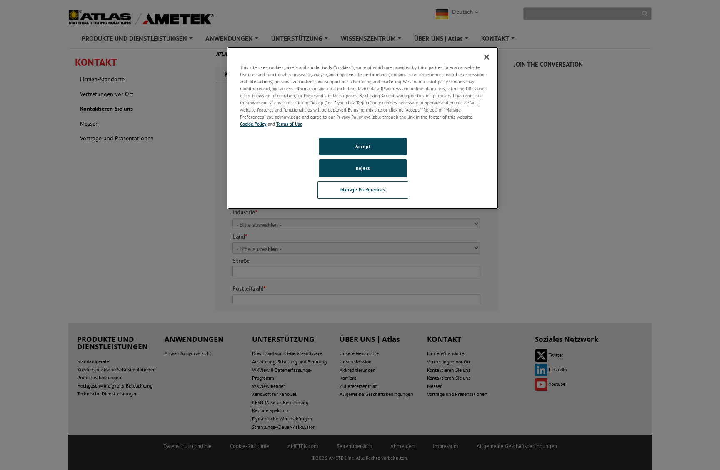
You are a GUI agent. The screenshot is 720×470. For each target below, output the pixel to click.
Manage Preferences (362, 190)
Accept (362, 146)
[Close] (487, 57)
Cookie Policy (253, 124)
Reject (363, 168)
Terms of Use (289, 124)
